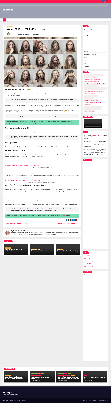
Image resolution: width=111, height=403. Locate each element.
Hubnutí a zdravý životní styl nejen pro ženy (93, 102)
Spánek (86, 57)
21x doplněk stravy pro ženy (90, 93)
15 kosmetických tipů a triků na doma (92, 85)
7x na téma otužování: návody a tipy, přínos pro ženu (95, 83)
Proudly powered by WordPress (8, 400)
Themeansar (24, 400)
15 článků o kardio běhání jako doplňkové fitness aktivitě (94, 89)
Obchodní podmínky (92, 400)
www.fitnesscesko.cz (88, 266)
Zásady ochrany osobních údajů (102, 400)
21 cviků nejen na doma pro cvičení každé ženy (94, 91)
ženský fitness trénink (97, 135)
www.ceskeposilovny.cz (89, 261)
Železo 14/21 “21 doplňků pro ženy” (67, 251)
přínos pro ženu (88, 104)
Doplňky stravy (10, 26)
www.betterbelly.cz (88, 258)
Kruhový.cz (8, 392)
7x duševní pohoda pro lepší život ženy (92, 79)
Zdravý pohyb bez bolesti (89, 111)
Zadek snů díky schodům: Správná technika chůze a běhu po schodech (68, 377)
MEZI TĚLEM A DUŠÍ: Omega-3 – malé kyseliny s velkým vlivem (14, 250)
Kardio (85, 42)
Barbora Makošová (36, 380)
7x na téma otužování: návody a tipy (92, 81)
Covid (85, 32)
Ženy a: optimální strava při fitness (41, 251)
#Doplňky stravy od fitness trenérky (32, 34)
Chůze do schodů (88, 29)
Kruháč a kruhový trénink (89, 48)
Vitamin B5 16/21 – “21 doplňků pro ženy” (67, 223)
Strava (39, 249)
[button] (107, 19)
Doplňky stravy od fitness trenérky (91, 100)
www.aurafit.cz (87, 255)
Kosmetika (86, 45)
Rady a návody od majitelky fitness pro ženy (93, 106)
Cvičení (86, 35)
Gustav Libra (8, 380)
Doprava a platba (85, 400)
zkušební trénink (62, 215)
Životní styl (86, 66)
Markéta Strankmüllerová (20, 231)
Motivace (86, 51)
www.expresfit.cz (87, 263)
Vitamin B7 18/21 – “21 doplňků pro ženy (16, 223)
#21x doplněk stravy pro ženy (18, 34)
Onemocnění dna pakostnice (90, 54)
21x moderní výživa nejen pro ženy (91, 95)
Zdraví (85, 63)
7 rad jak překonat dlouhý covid (91, 77)
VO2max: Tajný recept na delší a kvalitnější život (40, 377)
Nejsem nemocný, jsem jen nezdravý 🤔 (95, 377)
